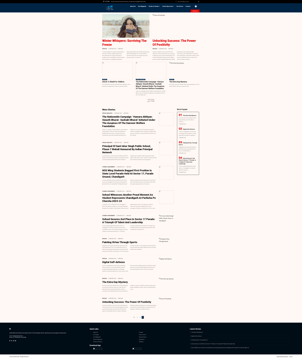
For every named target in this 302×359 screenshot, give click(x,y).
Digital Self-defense (113, 262)
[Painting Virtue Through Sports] (166, 244)
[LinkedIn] (109, 1)
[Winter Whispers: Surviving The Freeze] (125, 26)
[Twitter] (105, 1)
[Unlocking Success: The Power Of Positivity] (176, 26)
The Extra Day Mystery (178, 82)
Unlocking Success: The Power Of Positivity (126, 301)
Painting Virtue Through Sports (119, 242)
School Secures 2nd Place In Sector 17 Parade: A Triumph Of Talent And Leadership (213, 343)
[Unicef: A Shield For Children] (117, 71)
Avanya (291, 356)
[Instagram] (107, 1)
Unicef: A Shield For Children (113, 82)
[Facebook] (103, 1)
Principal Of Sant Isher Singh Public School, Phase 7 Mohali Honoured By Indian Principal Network (127, 149)
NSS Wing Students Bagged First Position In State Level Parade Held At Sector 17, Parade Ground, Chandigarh (127, 173)
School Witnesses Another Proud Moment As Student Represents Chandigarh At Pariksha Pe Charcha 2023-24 (129, 198)
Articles (104, 48)
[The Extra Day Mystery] (184, 71)
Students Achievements (108, 166)
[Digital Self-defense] (166, 264)
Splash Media (16, 356)
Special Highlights (140, 79)
